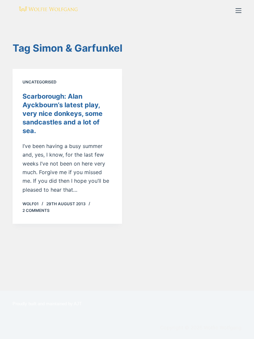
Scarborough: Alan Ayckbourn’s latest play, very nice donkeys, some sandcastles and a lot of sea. (62, 113)
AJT (78, 303)
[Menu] (238, 11)
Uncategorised (39, 81)
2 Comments (36, 210)
